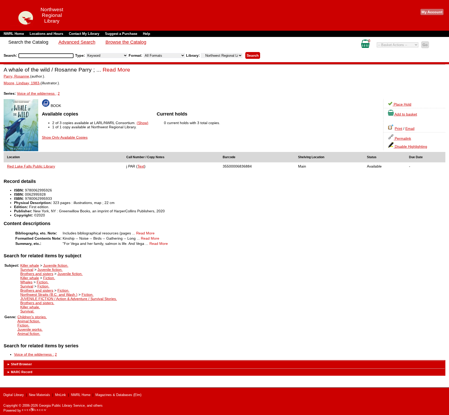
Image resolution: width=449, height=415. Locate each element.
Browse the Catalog (125, 42)
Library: (193, 55)
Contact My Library (84, 34)
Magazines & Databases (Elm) (118, 395)
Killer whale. (30, 307)
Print (398, 128)
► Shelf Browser (19, 364)
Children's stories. (32, 317)
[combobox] (46, 55)
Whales (26, 282)
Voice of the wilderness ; (37, 93)
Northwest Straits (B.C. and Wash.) (48, 294)
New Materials (39, 395)
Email (409, 128)
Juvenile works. (30, 329)
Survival (26, 269)
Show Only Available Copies (65, 137)
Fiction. (49, 278)
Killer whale (29, 265)
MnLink (60, 395)
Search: (11, 55)
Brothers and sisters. (37, 303)
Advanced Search (76, 42)
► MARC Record (19, 372)
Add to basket (405, 114)
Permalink (402, 138)
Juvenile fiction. (55, 265)
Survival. (27, 311)
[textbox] (43, 56)
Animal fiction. (28, 321)
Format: (136, 55)
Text (140, 166)
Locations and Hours (46, 34)
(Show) (142, 123)
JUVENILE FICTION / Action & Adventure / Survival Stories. (68, 299)
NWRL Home (14, 34)
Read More (116, 70)
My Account (432, 12)
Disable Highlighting (410, 146)
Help (146, 34)
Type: (80, 55)
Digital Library (13, 395)
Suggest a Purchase (121, 34)
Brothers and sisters (36, 274)
